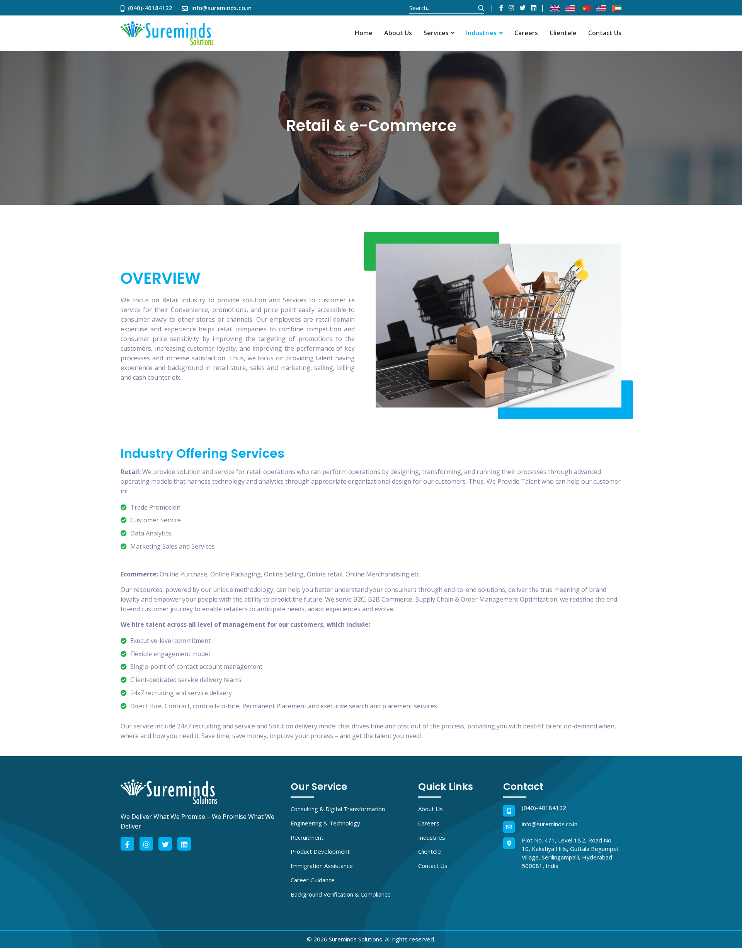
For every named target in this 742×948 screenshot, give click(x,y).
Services (436, 33)
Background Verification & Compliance (341, 894)
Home (364, 33)
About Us (398, 33)
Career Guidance (313, 880)
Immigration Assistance (322, 866)
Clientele (563, 33)
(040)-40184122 (544, 808)
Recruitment (307, 837)
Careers (526, 33)
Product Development (320, 851)
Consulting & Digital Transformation (338, 809)
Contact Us (604, 33)
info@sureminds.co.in (549, 824)
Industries (481, 33)
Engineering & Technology (325, 823)
